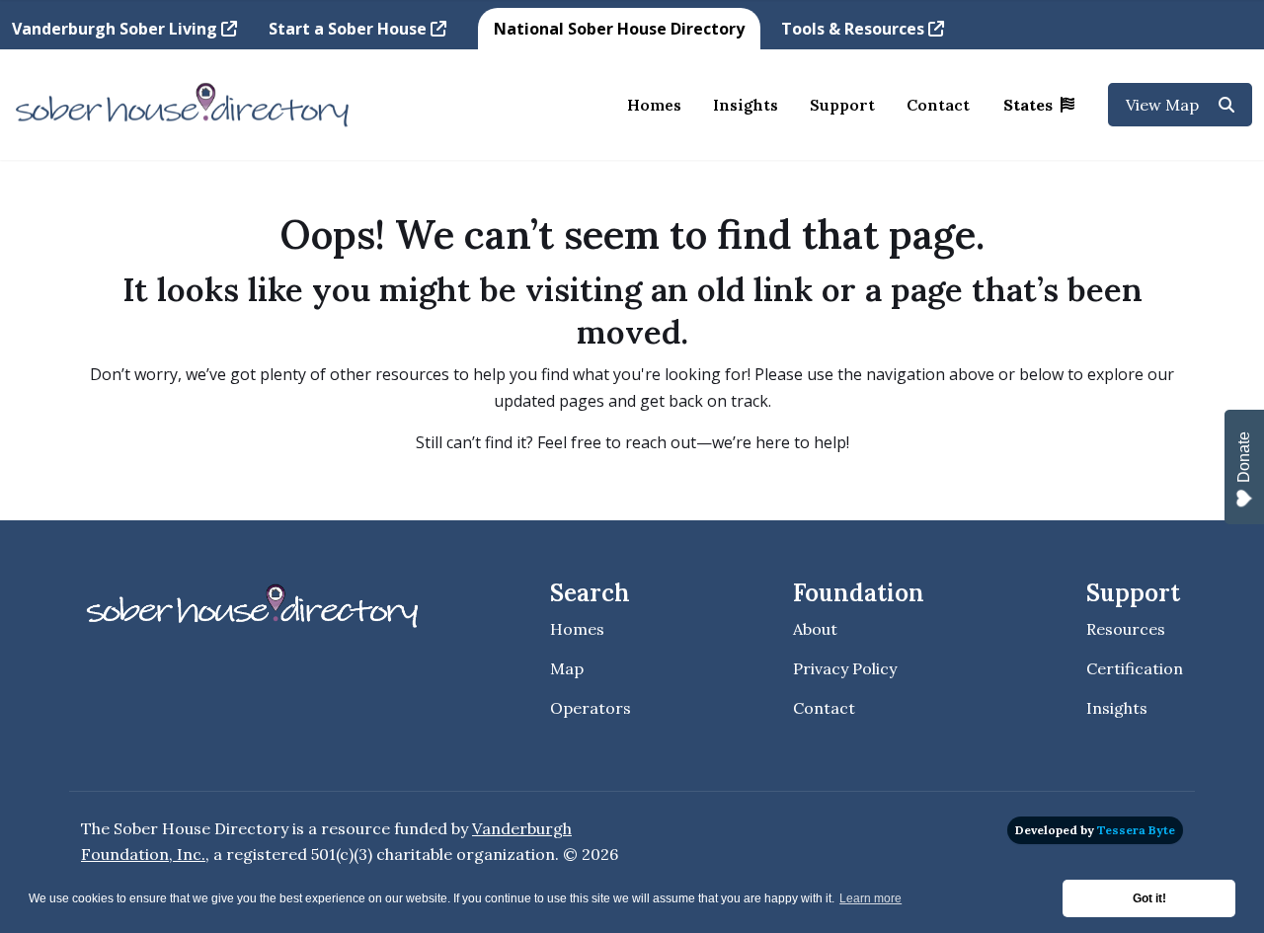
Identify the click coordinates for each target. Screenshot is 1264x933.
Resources (1125, 629)
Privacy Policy (845, 668)
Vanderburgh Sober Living (116, 28)
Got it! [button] (1149, 898)
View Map (1164, 105)
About (815, 629)
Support (842, 105)
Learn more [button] (870, 898)
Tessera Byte (1136, 829)
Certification (1134, 668)
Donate (1243, 457)
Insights (745, 105)
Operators (590, 708)
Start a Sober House (350, 28)
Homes (654, 105)
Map (567, 668)
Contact (938, 105)
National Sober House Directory (619, 28)
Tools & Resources (854, 28)
